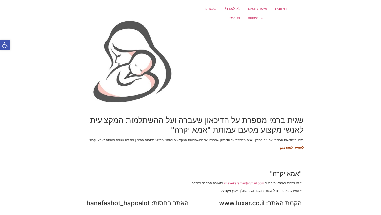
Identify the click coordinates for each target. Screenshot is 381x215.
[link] (5, 45)
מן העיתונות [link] (256, 18)
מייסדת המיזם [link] (257, 9)
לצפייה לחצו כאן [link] (292, 148)
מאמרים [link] (210, 9)
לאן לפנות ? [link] (232, 9)
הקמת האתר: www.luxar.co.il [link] (260, 203)
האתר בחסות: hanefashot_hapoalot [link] (138, 203)
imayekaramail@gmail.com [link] (244, 183)
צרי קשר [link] (234, 18)
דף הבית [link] (281, 9)
